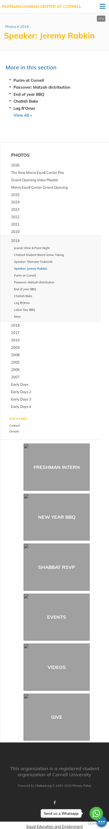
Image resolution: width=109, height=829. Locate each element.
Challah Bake (25, 101)
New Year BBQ (56, 517)
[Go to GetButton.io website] (96, 823)
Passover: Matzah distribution (41, 87)
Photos (10, 27)
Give (56, 717)
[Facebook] (54, 803)
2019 (24, 27)
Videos (57, 667)
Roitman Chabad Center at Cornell (41, 6)
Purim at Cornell (28, 80)
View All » (22, 115)
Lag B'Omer (24, 108)
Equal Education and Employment (54, 826)
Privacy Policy (81, 786)
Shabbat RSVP (56, 567)
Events (56, 617)
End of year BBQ (28, 94)
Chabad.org (43, 786)
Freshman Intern (57, 467)
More (17, 316)
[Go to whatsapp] (96, 813)
